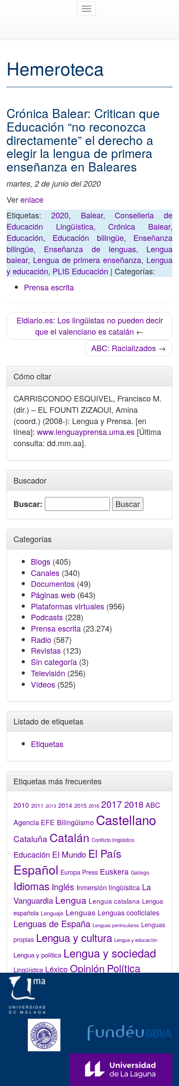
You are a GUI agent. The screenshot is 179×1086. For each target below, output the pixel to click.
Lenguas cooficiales (128, 912)
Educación (25, 237)
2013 (51, 806)
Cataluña (30, 838)
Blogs (40, 561)
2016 (94, 805)
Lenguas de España (51, 923)
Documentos (53, 583)
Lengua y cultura (74, 937)
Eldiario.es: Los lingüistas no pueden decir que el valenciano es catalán (90, 325)
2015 (80, 805)
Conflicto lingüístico (113, 839)
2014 (65, 805)
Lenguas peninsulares (116, 924)
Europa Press (79, 872)
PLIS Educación (80, 270)
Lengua (70, 899)
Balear (92, 214)
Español (35, 869)
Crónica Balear (139, 226)
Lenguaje (52, 913)
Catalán (70, 837)
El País (104, 853)
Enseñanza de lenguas (90, 248)
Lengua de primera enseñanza (87, 259)
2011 (37, 806)
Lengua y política (37, 954)
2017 (111, 803)
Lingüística (28, 969)
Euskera (114, 871)
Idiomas (31, 885)
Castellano (126, 819)
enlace (31, 199)
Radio (41, 639)
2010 (21, 805)
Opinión (87, 968)
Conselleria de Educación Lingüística (89, 220)
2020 (60, 214)
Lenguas (81, 912)
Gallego (140, 872)
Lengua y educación (135, 939)
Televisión (48, 672)
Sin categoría (54, 661)
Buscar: (28, 504)
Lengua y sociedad (109, 953)
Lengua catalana (114, 900)
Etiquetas (47, 743)
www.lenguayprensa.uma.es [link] (86, 431)
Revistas (46, 650)
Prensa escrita (49, 287)
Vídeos (43, 684)
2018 (133, 804)
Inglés (63, 887)
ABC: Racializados (123, 347)
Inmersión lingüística (108, 887)
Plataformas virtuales (67, 606)
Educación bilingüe (88, 237)
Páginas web (53, 594)
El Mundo (69, 854)
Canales (45, 572)
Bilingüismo (75, 822)
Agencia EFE (34, 822)
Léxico (56, 968)
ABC (153, 805)
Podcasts (47, 616)
